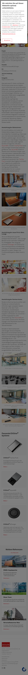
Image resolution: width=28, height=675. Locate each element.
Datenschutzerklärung (8, 33)
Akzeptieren (7, 40)
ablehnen (15, 25)
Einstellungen (6, 26)
